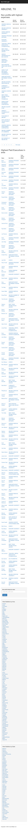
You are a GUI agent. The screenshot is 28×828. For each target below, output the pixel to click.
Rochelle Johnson (3, 517)
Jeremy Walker (3, 267)
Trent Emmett (4, 299)
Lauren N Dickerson (4, 502)
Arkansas (4, 786)
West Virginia (5, 817)
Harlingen (4, 642)
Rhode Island (5, 776)
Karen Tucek (4, 578)
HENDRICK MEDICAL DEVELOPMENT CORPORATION (6, 126)
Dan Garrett (4, 558)
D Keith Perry (4, 254)
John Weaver (4, 427)
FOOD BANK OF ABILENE (5, 116)
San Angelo (4, 620)
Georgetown (5, 700)
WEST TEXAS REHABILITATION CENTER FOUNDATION (5, 97)
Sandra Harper (3, 275)
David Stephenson (4, 358)
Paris (3, 735)
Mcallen (4, 696)
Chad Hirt (4, 544)
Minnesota (4, 800)
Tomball (4, 640)
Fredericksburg (5, 651)
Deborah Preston (3, 473)
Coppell (4, 715)
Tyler (3, 682)
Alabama (4, 748)
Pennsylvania (5, 774)
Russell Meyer (3, 343)
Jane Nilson (4, 337)
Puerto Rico (4, 811)
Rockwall (4, 713)
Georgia (4, 755)
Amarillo (4, 610)
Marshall (4, 669)
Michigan (4, 763)
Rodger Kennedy (3, 569)
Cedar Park (4, 712)
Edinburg (4, 730)
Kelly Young (4, 526)
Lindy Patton (4, 328)
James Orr (4, 376)
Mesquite (4, 663)
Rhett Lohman (3, 238)
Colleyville (4, 716)
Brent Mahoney (4, 161)
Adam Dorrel (4, 324)
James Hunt (4, 456)
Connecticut (4, 752)
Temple (4, 638)
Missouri (4, 801)
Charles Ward (4, 439)
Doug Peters (4, 295)
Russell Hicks (4, 197)
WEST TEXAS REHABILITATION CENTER (5, 50)
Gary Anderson (4, 282)
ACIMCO (11, 260)
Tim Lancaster (4, 184)
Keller (3, 711)
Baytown (4, 653)
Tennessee (4, 813)
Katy (3, 612)
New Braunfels (5, 622)
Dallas (3, 672)
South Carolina (5, 812)
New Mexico (5, 805)
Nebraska (4, 802)
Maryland (4, 762)
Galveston (4, 692)
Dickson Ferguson (4, 218)
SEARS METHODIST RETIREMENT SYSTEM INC (7, 78)
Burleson (4, 668)
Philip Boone (4, 390)
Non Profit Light (5, 2)
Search (4, 595)
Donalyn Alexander (4, 562)
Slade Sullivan (5, 452)
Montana (4, 766)
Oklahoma (4, 773)
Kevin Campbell (4, 369)
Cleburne (4, 665)
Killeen (3, 644)
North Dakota (5, 772)
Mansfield (4, 659)
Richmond (4, 632)
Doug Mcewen (3, 208)
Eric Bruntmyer (4, 271)
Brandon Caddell (3, 246)
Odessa (4, 628)
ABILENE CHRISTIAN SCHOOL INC (6, 135)
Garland (4, 704)
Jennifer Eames (3, 565)
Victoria (4, 698)
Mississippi (4, 765)
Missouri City (5, 702)
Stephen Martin (3, 305)
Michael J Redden (4, 404)
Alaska (3, 785)
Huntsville (4, 728)
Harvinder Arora (4, 173)
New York (4, 770)
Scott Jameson (4, 443)
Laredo (3, 636)
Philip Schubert (3, 251)
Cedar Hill (4, 739)
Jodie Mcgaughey (4, 467)
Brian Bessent (5, 364)
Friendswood (5, 726)
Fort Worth (4, 606)
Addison (4, 727)
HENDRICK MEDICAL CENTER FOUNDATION (14, 333)
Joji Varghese (4, 180)
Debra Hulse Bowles (4, 506)
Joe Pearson (4, 234)
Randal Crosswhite (4, 539)
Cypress (4, 625)
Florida (3, 790)
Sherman (4, 720)
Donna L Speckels (3, 477)
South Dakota (5, 777)
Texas (3, 778)
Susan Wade (4, 291)
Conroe (4, 693)
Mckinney (4, 618)
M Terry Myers (3, 319)
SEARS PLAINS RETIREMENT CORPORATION (5, 103)
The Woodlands (5, 617)
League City (5, 658)
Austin (3, 605)
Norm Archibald (4, 333)
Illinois (3, 793)
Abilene (4, 686)
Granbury (4, 655)
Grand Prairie (5, 709)
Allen (3, 643)
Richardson (4, 687)
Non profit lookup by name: (8, 589)
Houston (4, 603)
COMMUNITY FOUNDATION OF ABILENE (5, 87)
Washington (4, 781)
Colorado (4, 787)
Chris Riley (4, 574)
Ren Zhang (4, 176)
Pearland (4, 629)
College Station (5, 627)
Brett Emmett (4, 458)
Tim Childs (4, 413)
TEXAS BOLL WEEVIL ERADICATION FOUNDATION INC (6, 45)
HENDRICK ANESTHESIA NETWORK (4, 61)
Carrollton (4, 631)
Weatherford (5, 650)
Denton (4, 690)
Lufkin (3, 701)
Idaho (3, 756)
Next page (18, 144)
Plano (3, 607)
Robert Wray (4, 509)
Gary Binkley (4, 188)
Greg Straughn (4, 498)
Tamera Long (4, 535)
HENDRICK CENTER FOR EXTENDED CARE (14, 473)
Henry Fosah (4, 262)
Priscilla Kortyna (3, 353)
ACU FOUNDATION (13, 558)
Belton (3, 738)
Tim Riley (4, 287)
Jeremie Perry (5, 223)
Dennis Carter (5, 213)
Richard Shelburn (3, 494)
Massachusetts (5, 798)
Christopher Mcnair (4, 409)
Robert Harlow (3, 435)
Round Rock (5, 624)
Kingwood (4, 705)
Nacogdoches (5, 724)
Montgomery (5, 647)
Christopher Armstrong (4, 203)
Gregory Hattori (3, 485)
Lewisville (4, 719)
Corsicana (4, 734)
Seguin (3, 654)
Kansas (4, 759)
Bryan (3, 694)
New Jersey (4, 769)
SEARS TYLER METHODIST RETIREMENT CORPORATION (5, 72)
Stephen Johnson (3, 432)
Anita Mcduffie (3, 380)
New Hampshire (5, 804)
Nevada (4, 767)
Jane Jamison (5, 553)
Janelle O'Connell (4, 532)
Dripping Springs (6, 737)
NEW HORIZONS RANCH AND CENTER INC (6, 66)
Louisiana (4, 761)
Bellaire (4, 646)
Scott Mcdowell (4, 373)
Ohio (3, 808)
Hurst (3, 670)
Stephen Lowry (3, 192)
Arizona (4, 750)
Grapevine (4, 639)
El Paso (4, 675)
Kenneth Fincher (3, 582)
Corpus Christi (5, 678)
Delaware (4, 789)
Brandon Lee (4, 313)
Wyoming (4, 819)
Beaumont (4, 685)
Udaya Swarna (3, 169)
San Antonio (5, 674)
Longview (4, 689)
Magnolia (4, 666)
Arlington (4, 609)
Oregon (4, 809)
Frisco (3, 683)
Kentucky (4, 795)
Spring (3, 614)
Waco (3, 613)
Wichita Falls (5, 621)
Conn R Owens (3, 481)
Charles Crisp (4, 462)
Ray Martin (4, 228)
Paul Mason (4, 528)
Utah (3, 815)
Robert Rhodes (3, 310)
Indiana (4, 758)
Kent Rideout (4, 362)
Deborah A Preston (4, 424)
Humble (4, 708)
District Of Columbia (6, 754)
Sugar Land (4, 616)
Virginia (4, 816)
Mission (4, 661)
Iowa (3, 794)
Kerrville (4, 697)
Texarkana (4, 648)
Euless (3, 731)
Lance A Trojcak (3, 395)
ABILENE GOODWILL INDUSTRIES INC (6, 82)
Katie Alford (4, 385)
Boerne (4, 635)
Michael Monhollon (4, 513)
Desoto (3, 662)
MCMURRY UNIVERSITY (4, 40)
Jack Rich (4, 260)
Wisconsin (4, 782)
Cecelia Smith (4, 347)
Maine (3, 797)
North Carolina (5, 806)
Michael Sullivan (3, 418)
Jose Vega (4, 241)
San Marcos (5, 722)
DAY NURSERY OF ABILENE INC (6, 139)
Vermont (4, 780)
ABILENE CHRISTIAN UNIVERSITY (6, 28)
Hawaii (3, 791)
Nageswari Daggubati (4, 165)
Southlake (4, 707)
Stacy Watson (4, 489)
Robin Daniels (5, 470)
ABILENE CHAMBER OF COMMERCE (6, 131)
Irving (3, 681)
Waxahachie (5, 733)
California (4, 751)
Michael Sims (4, 398)
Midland (4, 679)
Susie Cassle (4, 278)
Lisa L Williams (3, 550)
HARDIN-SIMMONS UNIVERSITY (6, 32)
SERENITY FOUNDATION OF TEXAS (5, 112)
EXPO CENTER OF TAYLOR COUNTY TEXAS (6, 121)
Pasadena (4, 657)
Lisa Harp (4, 448)
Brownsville (4, 718)
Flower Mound (5, 633)
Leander (4, 723)
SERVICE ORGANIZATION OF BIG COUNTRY (6, 55)
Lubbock (4, 676)
